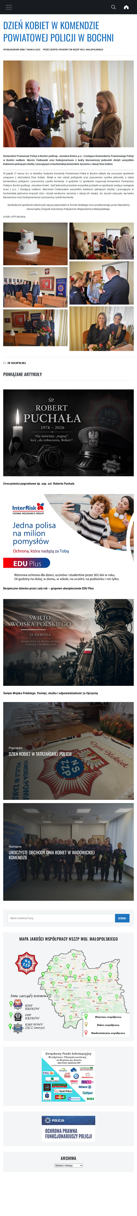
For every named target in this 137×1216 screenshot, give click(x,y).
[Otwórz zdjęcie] (35, 244)
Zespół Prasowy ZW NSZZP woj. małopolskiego (76, 49)
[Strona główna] (126, 7)
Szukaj (122, 918)
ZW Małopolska (16, 363)
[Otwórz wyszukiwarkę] (113, 7)
